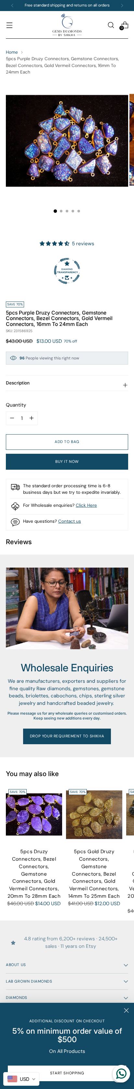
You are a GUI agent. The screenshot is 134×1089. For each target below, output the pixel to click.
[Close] (126, 1010)
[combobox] (21, 1079)
